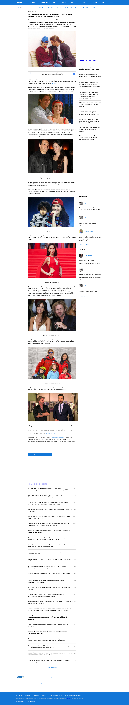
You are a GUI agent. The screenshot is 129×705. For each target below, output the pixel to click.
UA (18, 7)
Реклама (44, 695)
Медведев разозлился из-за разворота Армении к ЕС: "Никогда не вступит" (90, 76)
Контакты (36, 695)
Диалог (29, 10)
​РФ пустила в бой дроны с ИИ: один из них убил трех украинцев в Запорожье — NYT (90, 121)
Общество (31, 448)
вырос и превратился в (58, 437)
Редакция (27, 695)
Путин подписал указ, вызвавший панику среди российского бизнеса (89, 129)
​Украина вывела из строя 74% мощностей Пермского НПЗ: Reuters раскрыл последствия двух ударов (90, 85)
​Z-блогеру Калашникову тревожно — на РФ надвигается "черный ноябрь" (90, 104)
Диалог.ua (69, 698)
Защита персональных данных (73, 695)
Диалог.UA (55, 83)
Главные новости (87, 61)
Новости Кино (39, 448)
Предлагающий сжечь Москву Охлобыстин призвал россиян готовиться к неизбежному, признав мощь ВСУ (88, 95)
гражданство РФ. (50, 433)
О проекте (19, 695)
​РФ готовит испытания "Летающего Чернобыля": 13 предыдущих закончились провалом (90, 137)
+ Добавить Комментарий (40, 454)
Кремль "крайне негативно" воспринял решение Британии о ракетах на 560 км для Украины (89, 112)
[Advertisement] (52, 467)
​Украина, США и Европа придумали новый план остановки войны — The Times (89, 67)
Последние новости (37, 484)
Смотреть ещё (52, 667)
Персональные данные (56, 695)
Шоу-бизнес (48, 448)
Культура (34, 10)
